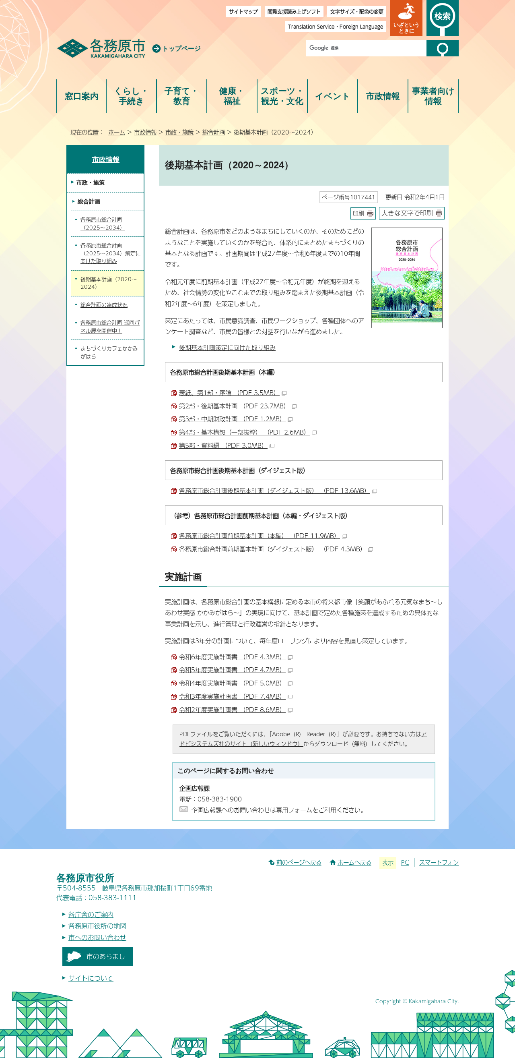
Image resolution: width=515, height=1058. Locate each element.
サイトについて (90, 978)
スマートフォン (439, 862)
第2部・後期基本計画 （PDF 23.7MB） (234, 405)
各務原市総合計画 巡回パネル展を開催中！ (110, 327)
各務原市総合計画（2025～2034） (102, 223)
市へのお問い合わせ (97, 937)
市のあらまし (106, 956)
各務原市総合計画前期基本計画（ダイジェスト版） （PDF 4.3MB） (272, 548)
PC (405, 862)
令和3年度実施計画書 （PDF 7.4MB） (232, 696)
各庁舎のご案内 (90, 914)
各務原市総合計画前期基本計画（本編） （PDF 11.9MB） (259, 535)
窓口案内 (82, 96)
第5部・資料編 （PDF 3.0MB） (223, 445)
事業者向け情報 (433, 96)
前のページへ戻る (298, 862)
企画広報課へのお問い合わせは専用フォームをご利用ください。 (279, 809)
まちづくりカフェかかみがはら (109, 352)
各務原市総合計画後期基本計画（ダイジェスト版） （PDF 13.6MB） (274, 490)
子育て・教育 (182, 96)
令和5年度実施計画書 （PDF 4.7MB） (232, 669)
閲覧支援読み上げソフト (294, 11)
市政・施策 (179, 132)
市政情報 (383, 96)
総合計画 (213, 132)
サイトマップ (243, 11)
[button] (406, 18)
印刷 (358, 213)
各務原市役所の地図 (97, 926)
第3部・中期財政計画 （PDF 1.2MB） (232, 418)
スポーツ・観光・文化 (282, 96)
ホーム (116, 132)
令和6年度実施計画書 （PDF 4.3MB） (232, 656)
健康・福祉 (232, 96)
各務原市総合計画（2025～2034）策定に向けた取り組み (110, 253)
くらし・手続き (131, 96)
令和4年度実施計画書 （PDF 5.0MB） (232, 682)
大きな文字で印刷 (407, 213)
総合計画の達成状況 (104, 305)
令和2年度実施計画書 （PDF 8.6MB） (232, 709)
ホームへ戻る (354, 862)
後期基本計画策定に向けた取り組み (227, 347)
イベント (332, 96)
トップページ (181, 48)
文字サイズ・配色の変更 (356, 11)
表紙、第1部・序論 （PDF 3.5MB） (229, 392)
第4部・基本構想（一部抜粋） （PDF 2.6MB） (244, 432)
